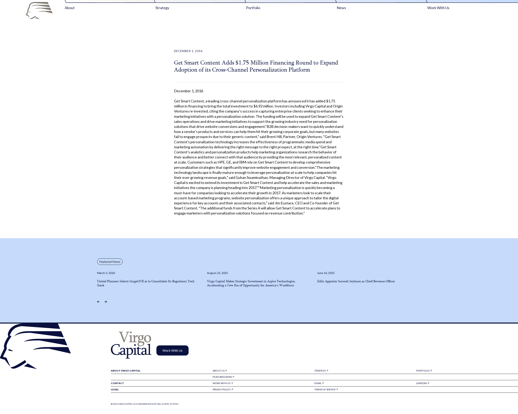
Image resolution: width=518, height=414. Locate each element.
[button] (99, 301)
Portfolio (253, 7)
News (341, 7)
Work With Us (438, 7)
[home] (39, 10)
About (70, 7)
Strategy (162, 7)
